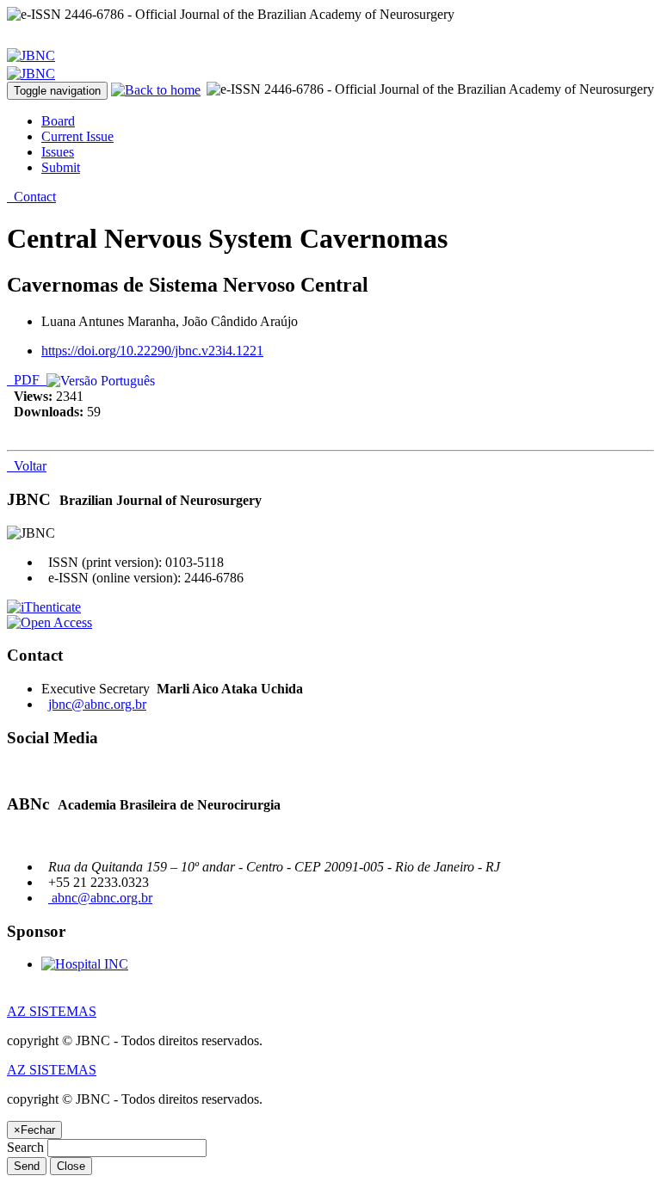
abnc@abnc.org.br (100, 897)
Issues (57, 152)
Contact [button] (31, 196)
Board (58, 121)
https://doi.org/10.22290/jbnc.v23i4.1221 (152, 350)
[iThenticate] (44, 607)
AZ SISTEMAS (51, 1011)
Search (25, 1147)
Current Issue (77, 136)
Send (27, 1166)
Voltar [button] (26, 466)
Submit (60, 167)
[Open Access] (49, 622)
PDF (26, 379)
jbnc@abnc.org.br (97, 704)
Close (71, 1166)
